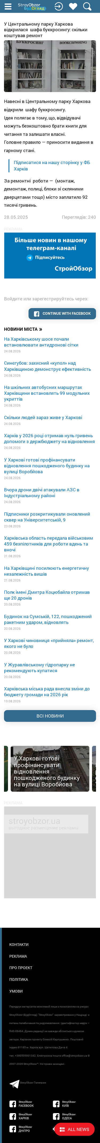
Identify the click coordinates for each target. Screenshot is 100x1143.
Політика (18, 979)
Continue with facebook (66, 313)
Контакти (19, 944)
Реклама (18, 956)
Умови (16, 991)
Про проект (20, 967)
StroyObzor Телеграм (33, 1082)
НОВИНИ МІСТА (23, 329)
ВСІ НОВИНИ (50, 716)
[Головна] (33, 7)
